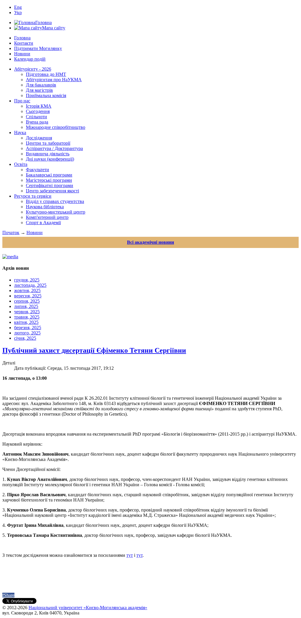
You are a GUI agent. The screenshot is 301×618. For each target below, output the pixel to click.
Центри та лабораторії (48, 143)
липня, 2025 (26, 306)
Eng (18, 7)
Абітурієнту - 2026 (32, 68)
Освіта (20, 164)
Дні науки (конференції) (50, 158)
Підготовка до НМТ (46, 74)
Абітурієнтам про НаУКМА (54, 79)
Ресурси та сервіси (32, 196)
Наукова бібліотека (45, 206)
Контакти (23, 43)
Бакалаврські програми (49, 174)
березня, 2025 (27, 327)
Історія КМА (38, 106)
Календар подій (30, 58)
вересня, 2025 (27, 295)
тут (129, 555)
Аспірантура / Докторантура (54, 148)
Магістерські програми (49, 180)
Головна (22, 37)
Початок (10, 232)
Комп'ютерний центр (47, 217)
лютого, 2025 (27, 332)
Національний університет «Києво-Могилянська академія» (88, 607)
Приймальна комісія (46, 95)
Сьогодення (38, 111)
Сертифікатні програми (49, 185)
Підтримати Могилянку (38, 48)
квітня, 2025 (26, 322)
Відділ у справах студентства (55, 201)
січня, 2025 (25, 338)
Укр (18, 12)
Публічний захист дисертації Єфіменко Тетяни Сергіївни (94, 350)
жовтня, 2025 (27, 290)
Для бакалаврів (41, 84)
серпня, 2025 (27, 301)
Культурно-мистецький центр (55, 211)
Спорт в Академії (43, 222)
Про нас (22, 100)
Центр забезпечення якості (52, 190)
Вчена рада (37, 121)
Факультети (37, 169)
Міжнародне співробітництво (55, 127)
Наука (20, 132)
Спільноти (36, 116)
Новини (22, 53)
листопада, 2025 (30, 285)
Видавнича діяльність (47, 153)
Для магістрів (39, 90)
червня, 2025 (27, 311)
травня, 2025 (26, 316)
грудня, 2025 (26, 279)
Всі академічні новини (150, 242)
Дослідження (39, 137)
